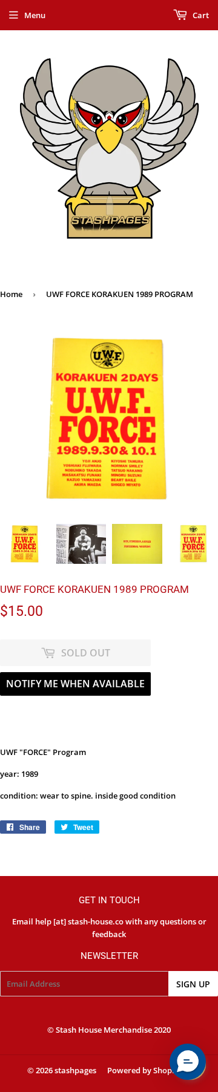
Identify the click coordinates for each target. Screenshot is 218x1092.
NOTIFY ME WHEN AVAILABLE (75, 683)
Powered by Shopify (144, 1070)
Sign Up (193, 984)
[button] (188, 1062)
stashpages (75, 1070)
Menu (34, 15)
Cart (200, 15)
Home (11, 294)
